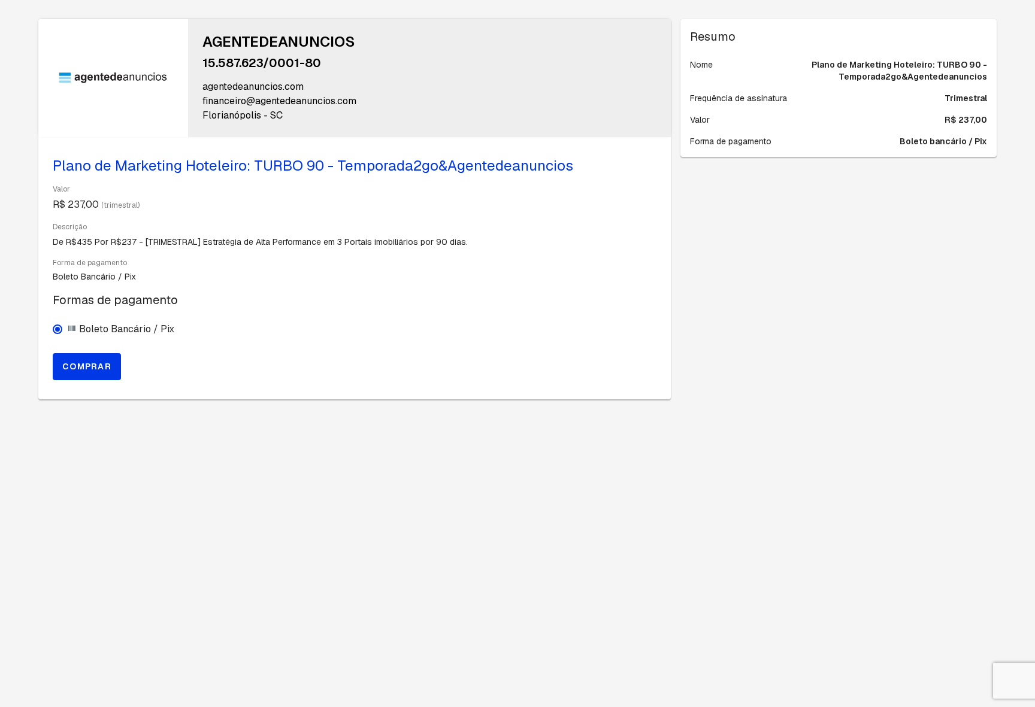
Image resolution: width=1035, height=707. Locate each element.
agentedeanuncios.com (253, 86)
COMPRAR (86, 366)
